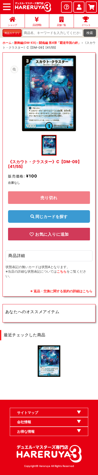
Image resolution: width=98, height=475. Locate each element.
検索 (89, 33)
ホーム (7, 43)
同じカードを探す (51, 216)
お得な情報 (26, 431)
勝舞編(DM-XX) (25, 43)
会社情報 (24, 422)
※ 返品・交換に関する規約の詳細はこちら (61, 291)
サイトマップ (27, 412)
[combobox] (52, 32)
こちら (62, 271)
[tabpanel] (49, 93)
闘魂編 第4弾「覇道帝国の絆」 (60, 43)
